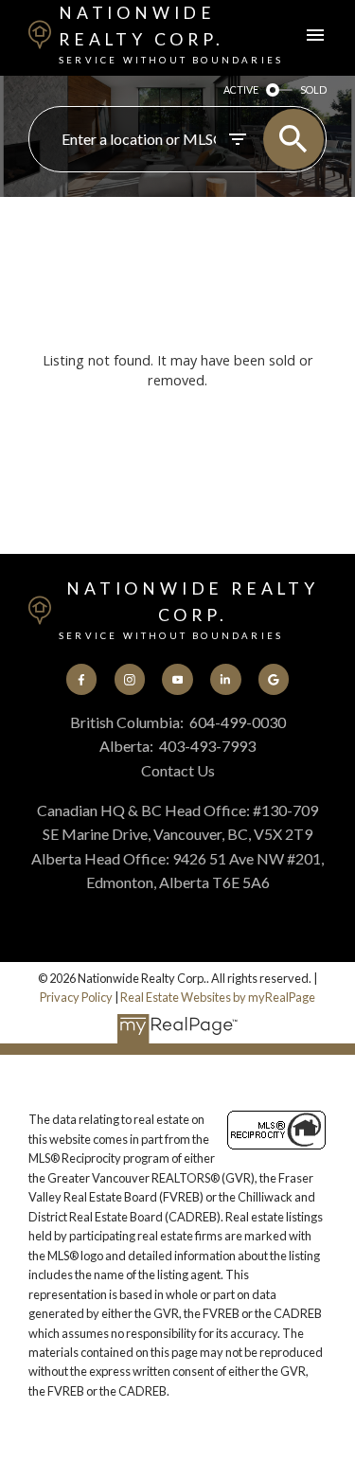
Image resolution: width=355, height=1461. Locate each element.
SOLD (313, 89)
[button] (81, 679)
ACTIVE (240, 89)
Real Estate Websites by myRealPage (217, 997)
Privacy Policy (76, 997)
